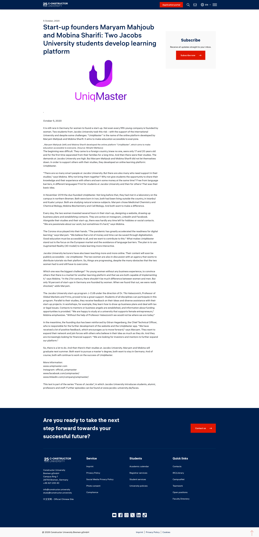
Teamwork (178, 485)
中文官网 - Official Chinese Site (58, 499)
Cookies (166, 532)
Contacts (177, 466)
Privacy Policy (93, 472)
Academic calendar (139, 466)
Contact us (200, 428)
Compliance (92, 492)
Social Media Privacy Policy (99, 479)
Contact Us (194, 5)
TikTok (144, 515)
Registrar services (138, 472)
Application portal (171, 4)
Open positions (180, 492)
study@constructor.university (57, 492)
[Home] (57, 5)
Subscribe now (188, 55)
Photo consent (93, 485)
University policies (139, 485)
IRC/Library (178, 472)
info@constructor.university (56, 489)
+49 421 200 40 (51, 483)
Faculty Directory (181, 498)
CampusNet (178, 479)
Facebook (120, 515)
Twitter (132, 515)
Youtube (114, 515)
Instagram (126, 515)
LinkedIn (138, 515)
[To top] (252, 533)
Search (188, 4)
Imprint (89, 466)
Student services (138, 479)
